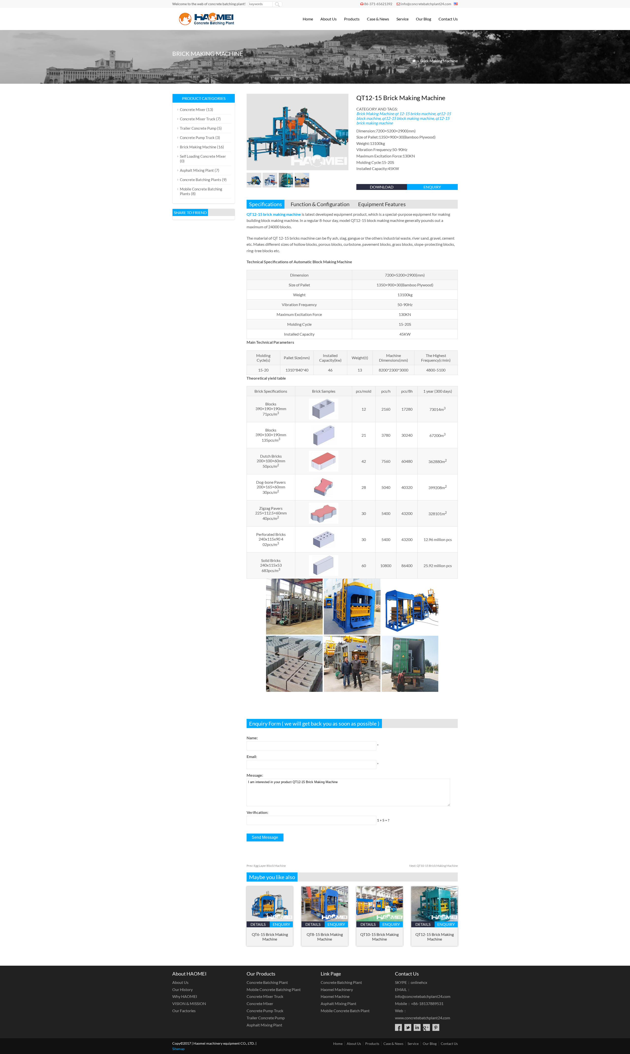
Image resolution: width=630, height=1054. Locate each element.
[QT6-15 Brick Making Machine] (270, 919)
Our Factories (184, 1010)
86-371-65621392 (378, 4)
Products (352, 18)
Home (308, 18)
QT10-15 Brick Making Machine (433, 866)
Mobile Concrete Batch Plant (345, 1010)
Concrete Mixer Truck (197, 119)
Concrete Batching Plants (200, 179)
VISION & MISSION (189, 1003)
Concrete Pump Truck (197, 137)
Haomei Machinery (337, 989)
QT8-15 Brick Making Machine (325, 936)
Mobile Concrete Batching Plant (274, 989)
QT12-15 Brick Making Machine (434, 936)
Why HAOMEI (184, 996)
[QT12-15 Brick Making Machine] (434, 919)
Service (402, 18)
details (258, 924)
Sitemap (178, 1049)
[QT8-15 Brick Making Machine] (324, 919)
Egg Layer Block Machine (266, 866)
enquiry (432, 187)
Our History (182, 989)
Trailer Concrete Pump (198, 128)
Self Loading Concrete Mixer (203, 156)
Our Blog (423, 18)
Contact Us (448, 18)
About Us (328, 18)
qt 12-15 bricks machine (415, 113)
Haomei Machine (335, 996)
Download (382, 187)
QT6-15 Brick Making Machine (270, 936)
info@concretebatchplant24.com (426, 4)
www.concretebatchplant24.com (422, 1017)
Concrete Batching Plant (267, 982)
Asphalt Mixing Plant (197, 170)
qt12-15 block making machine (408, 118)
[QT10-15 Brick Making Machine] (379, 919)
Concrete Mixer (192, 109)
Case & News (378, 18)
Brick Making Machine (439, 60)
